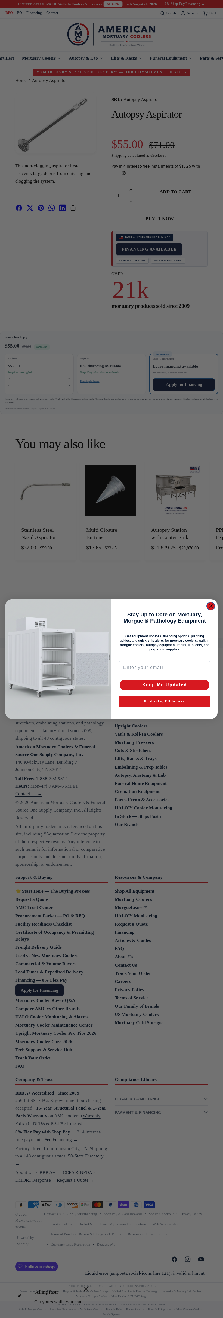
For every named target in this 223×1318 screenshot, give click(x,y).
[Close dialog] (211, 606)
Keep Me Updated (164, 685)
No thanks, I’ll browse (164, 701)
